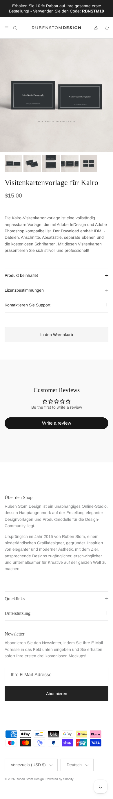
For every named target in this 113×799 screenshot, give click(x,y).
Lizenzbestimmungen (24, 290)
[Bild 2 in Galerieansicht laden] (56, 95)
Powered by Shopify (59, 779)
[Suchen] (19, 27)
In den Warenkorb (56, 334)
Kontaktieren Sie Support (27, 305)
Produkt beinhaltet (21, 275)
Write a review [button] (56, 423)
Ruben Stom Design (30, 779)
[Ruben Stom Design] (56, 28)
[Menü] (6, 27)
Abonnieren (56, 693)
